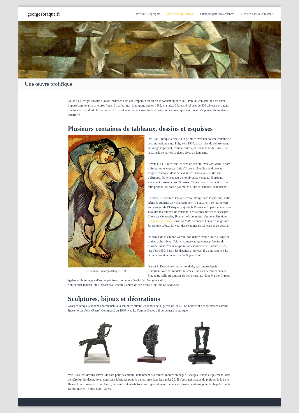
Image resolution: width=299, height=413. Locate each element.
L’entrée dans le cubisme (256, 14)
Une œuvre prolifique (180, 14)
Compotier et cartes (160, 221)
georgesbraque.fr (43, 14)
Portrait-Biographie (148, 14)
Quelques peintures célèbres (217, 14)
